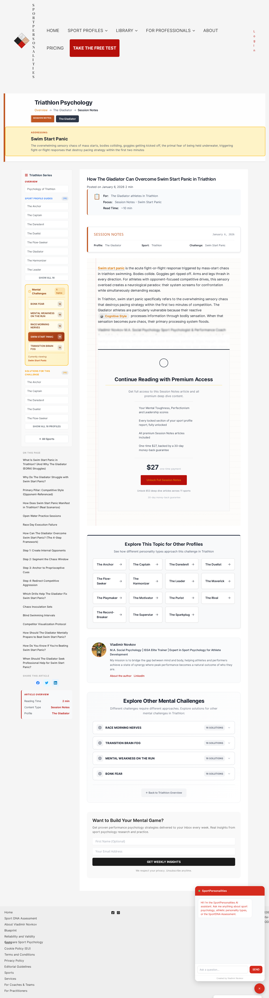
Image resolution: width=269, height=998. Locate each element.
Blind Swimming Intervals (39, 615)
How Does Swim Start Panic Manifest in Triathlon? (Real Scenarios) (46, 505)
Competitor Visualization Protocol (44, 624)
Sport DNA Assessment (20, 918)
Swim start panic (111, 268)
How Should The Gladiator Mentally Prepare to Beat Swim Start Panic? (45, 634)
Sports (9, 972)
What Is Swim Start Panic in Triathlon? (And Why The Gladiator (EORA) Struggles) (45, 464)
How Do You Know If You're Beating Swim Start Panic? (45, 647)
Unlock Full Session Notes (164, 480)
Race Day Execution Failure (40, 524)
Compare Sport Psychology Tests (23, 942)
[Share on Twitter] (46, 682)
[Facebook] (113, 912)
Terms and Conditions (19, 954)
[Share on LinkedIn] (55, 682)
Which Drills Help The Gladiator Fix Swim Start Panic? (45, 595)
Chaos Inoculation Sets (37, 606)
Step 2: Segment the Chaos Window (45, 559)
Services (10, 978)
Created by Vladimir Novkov (229, 978)
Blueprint (10, 930)
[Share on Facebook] (38, 682)
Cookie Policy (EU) (17, 948)
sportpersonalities (33, 41)
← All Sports (46, 438)
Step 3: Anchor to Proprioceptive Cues (43, 569)
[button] (105, 30)
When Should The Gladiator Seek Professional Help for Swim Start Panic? (44, 663)
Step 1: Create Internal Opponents (44, 550)
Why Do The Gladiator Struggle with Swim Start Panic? (45, 479)
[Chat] (259, 988)
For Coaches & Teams (19, 984)
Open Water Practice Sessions (42, 515)
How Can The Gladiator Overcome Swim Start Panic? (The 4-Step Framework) (44, 537)
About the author (121, 675)
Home (8, 912)
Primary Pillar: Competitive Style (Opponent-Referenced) (43, 492)
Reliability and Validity (19, 936)
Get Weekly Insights (164, 862)
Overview (41, 110)
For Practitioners (15, 991)
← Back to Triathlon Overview (164, 792)
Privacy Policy (14, 960)
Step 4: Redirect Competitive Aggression (41, 582)
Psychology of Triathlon (41, 188)
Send (256, 969)
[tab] (46, 304)
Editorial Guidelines (17, 966)
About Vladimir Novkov (20, 924)
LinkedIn (139, 675)
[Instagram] (118, 912)
